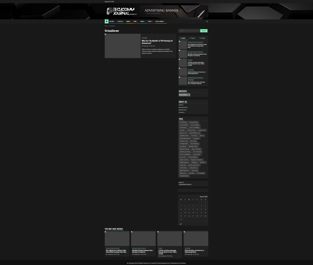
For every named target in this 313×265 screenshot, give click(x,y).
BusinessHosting (193, 122)
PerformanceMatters (185, 154)
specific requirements (193, 165)
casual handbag (184, 125)
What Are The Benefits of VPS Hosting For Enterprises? (157, 41)
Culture (111, 21)
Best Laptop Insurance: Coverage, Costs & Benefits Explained (196, 82)
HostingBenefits (184, 143)
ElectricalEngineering (185, 138)
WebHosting (183, 173)
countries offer (202, 130)
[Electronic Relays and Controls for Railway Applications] (183, 72)
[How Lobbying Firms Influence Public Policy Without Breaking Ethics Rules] (183, 45)
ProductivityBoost (192, 157)
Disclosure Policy (183, 107)
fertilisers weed (184, 141)
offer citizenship (197, 151)
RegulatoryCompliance (197, 159)
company (182, 130)
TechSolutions (183, 167)
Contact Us (181, 112)
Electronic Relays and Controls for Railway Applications (197, 72)
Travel (142, 21)
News (135, 21)
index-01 (181, 182)
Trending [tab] (202, 38)
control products (191, 130)
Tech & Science (159, 21)
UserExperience (194, 167)
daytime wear (183, 133)
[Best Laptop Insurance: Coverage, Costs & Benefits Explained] (183, 81)
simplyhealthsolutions (185, 184)
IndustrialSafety (194, 143)
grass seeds (193, 141)
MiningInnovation (193, 146)
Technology (144, 37)
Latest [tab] (183, 38)
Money (128, 21)
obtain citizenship (196, 149)
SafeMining (194, 162)
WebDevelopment (184, 170)
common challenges (194, 127)
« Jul (180, 224)
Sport (149, 21)
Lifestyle (120, 21)
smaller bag (183, 165)
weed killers (191, 173)
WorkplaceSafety (184, 176)
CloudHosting (183, 127)
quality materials (184, 159)
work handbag (200, 173)
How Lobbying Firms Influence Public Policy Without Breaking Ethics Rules (197, 46)
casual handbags (194, 125)
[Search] (207, 21)
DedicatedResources (194, 133)
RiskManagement (184, 162)
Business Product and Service (195, 42)
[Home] (107, 21)
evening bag (196, 138)
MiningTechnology (184, 149)
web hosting (194, 170)
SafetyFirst (203, 162)
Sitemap (181, 104)
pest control (183, 157)
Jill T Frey (152, 46)
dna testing (194, 135)
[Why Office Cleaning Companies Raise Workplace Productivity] (183, 54)
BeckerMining (183, 122)
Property (190, 60)
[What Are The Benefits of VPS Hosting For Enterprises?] (123, 46)
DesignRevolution (184, 135)
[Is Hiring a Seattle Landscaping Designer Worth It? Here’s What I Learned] (183, 63)
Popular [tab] (193, 38)
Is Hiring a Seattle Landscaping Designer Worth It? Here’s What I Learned (196, 63)
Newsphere (174, 263)
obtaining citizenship (185, 151)
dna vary (202, 135)
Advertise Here (182, 110)
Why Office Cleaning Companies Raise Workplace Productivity (197, 54)
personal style (196, 154)
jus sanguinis (183, 146)
